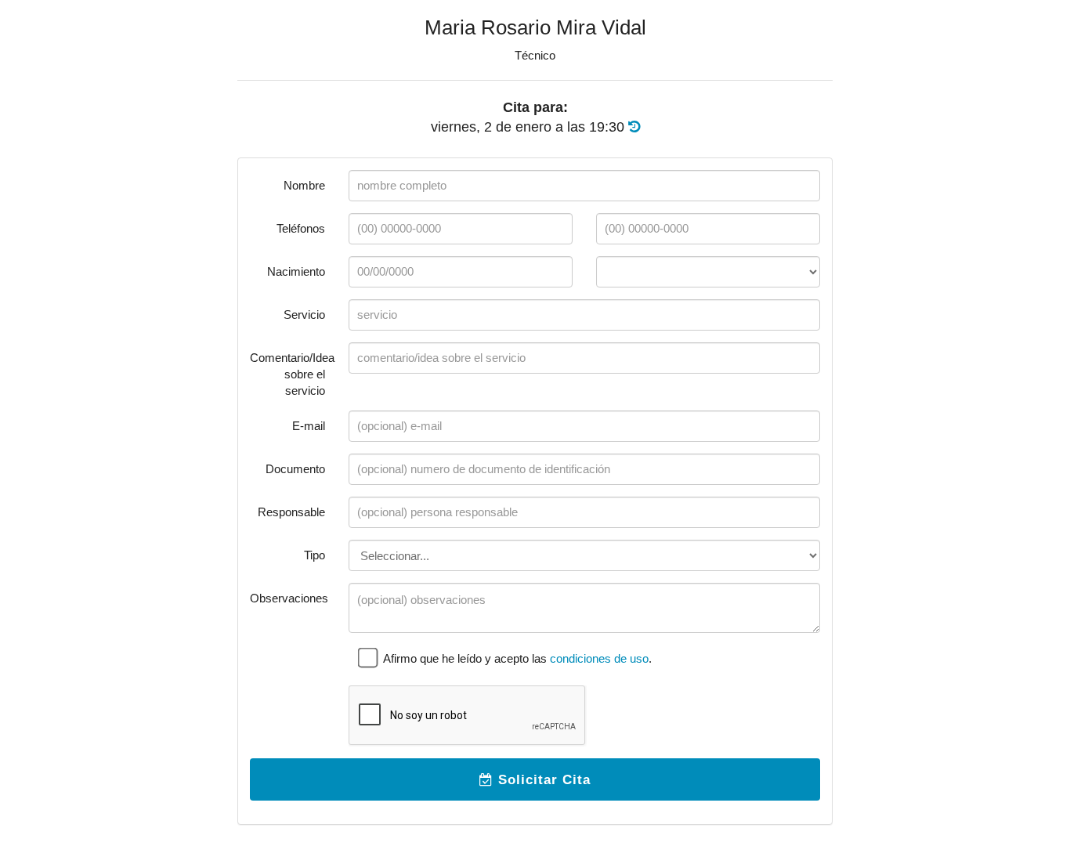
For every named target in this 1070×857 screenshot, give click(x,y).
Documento (295, 469)
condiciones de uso (599, 658)
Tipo (314, 555)
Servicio (304, 314)
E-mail (308, 425)
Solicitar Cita (542, 779)
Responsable (291, 512)
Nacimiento (296, 271)
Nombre (304, 185)
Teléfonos (301, 228)
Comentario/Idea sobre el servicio (292, 374)
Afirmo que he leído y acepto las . (516, 658)
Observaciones (289, 598)
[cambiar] (634, 127)
